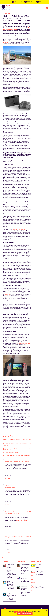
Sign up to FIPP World (24, 613)
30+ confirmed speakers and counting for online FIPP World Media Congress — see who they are (18, 512)
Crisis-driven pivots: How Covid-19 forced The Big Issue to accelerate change (18, 536)
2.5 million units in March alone (23, 343)
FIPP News (7, 529)
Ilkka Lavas (7, 294)
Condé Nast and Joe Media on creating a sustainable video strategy (16, 456)
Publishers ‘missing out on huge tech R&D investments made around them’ (17, 440)
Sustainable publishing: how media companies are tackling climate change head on (18, 486)
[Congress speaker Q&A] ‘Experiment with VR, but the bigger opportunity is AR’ (17, 448)
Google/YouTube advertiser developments (14, 229)
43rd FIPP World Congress (22, 520)
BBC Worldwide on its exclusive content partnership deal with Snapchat (17, 444)
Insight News (7, 478)
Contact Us (20, 609)
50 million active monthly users (16, 28)
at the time (5, 42)
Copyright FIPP (27, 609)
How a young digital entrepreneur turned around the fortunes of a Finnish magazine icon (16, 435)
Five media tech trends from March (11, 452)
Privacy (15, 609)
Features (7, 504)
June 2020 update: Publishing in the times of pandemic (17, 461)
